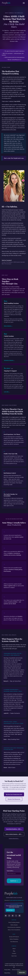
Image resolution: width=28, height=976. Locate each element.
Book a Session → (8, 326)
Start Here (14, 956)
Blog (14, 951)
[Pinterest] (12, 915)
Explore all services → (14, 838)
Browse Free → (10, 910)
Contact (14, 953)
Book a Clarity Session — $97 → (14, 834)
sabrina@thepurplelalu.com (17, 900)
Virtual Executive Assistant (14, 927)
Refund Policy (7, 973)
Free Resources (14, 941)
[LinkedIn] (19, 915)
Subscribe (22, 972)
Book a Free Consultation (14, 929)
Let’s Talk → (7, 391)
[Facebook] (5, 915)
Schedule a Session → (9, 360)
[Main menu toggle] (24, 3)
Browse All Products (14, 936)
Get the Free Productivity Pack (14, 794)
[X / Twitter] (16, 915)
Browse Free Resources (14, 799)
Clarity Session (14, 925)
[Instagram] (9, 915)
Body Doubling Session (14, 922)
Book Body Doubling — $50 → (14, 829)
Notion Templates (14, 939)
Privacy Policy (7, 969)
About (14, 948)
